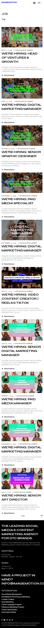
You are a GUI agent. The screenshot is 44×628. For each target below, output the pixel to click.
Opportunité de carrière (24, 50)
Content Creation (8, 599)
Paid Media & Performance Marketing (16, 597)
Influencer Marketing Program (13, 607)
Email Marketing (8, 602)
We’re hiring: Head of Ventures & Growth (19, 58)
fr (39, 3)
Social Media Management (12, 594)
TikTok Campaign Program (12, 604)
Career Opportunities (9, 610)
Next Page (41, 516)
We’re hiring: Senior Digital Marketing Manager (21, 351)
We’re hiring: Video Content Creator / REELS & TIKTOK (20, 299)
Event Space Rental (9, 612)
